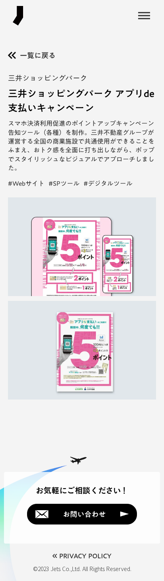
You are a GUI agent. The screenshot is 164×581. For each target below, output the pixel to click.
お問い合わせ (84, 514)
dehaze (144, 16)
